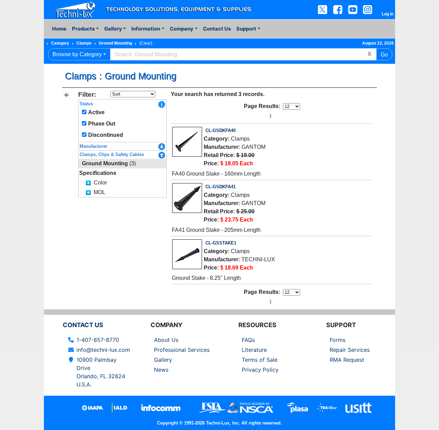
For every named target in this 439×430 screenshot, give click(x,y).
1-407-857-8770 (97, 339)
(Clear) (145, 43)
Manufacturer (93, 146)
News (161, 369)
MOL (99, 192)
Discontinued (105, 135)
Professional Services (182, 349)
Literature (254, 349)
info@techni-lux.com (103, 349)
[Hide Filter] (66, 95)
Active (96, 112)
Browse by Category (77, 54)
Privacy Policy (260, 369)
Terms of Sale (259, 359)
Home (59, 29)
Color (100, 183)
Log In (387, 14)
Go (384, 55)
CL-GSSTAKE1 (220, 243)
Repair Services (350, 349)
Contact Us (217, 29)
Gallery (163, 359)
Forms (337, 339)
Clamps (84, 43)
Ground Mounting (115, 43)
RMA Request (347, 359)
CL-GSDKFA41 (220, 186)
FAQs (248, 339)
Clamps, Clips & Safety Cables (112, 154)
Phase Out (101, 124)
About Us (166, 339)
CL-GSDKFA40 (220, 130)
